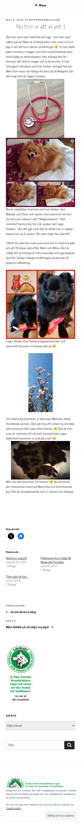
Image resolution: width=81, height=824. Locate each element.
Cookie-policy (13, 808)
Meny (42, 5)
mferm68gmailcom (44, 19)
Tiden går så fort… (17, 576)
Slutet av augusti (16, 558)
